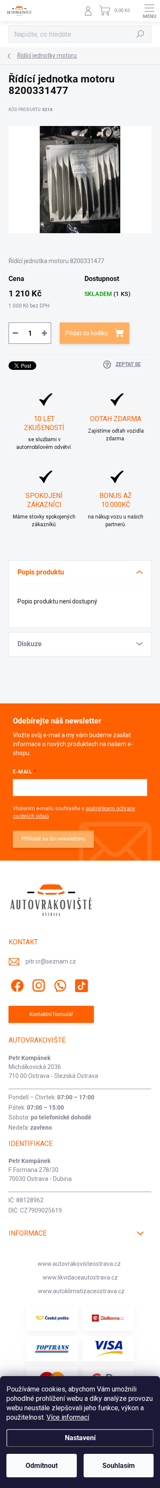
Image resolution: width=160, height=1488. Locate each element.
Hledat (140, 34)
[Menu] (149, 10)
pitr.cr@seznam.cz (51, 961)
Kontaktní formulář (51, 1014)
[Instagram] (37, 984)
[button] (23, 1455)
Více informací (68, 1417)
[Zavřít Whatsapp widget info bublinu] (123, 1443)
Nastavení (80, 1438)
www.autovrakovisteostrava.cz (79, 1263)
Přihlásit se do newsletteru (53, 839)
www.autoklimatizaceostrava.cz (81, 1291)
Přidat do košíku (86, 333)
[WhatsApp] (58, 984)
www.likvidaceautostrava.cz (80, 1277)
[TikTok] (80, 984)
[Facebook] (16, 984)
